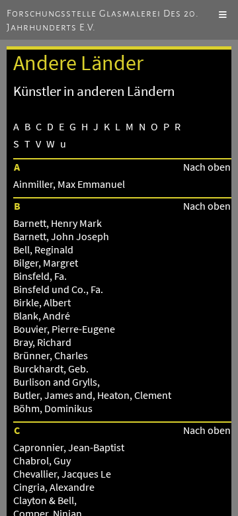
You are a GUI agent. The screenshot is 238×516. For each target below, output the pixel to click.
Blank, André (41, 315)
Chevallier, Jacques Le (62, 473)
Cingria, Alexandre (54, 487)
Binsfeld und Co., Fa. (58, 289)
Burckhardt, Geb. (51, 368)
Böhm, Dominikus (53, 408)
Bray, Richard (42, 342)
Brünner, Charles (50, 355)
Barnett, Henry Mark (57, 223)
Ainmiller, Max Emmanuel (69, 184)
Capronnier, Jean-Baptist (68, 447)
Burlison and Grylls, (56, 381)
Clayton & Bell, (45, 500)
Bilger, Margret (45, 262)
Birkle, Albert (42, 302)
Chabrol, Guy (42, 460)
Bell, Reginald (43, 249)
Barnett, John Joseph (61, 236)
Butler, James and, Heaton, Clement (92, 395)
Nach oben (207, 166)
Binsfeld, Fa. (40, 275)
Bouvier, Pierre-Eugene (64, 328)
